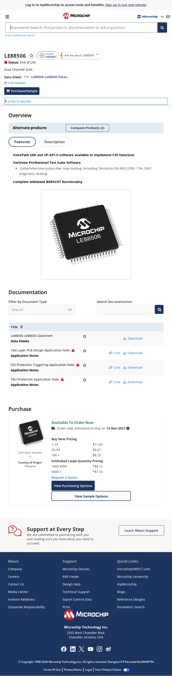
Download (135, 338)
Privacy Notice (73, 670)
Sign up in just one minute (125, 5)
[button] (15, 82)
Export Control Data (77, 599)
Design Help (71, 584)
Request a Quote (64, 477)
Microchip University (132, 576)
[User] (150, 16)
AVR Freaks (70, 576)
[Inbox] (168, 16)
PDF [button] (26, 77)
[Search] (162, 27)
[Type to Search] (159, 309)
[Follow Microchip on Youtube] (90, 649)
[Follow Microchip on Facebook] (64, 650)
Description (54, 141)
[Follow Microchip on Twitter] (81, 650)
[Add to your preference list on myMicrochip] (31, 55)
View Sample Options (91, 496)
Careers (13, 576)
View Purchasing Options (73, 486)
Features (22, 141)
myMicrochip (127, 584)
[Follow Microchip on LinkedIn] (72, 650)
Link (116, 353)
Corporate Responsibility (26, 607)
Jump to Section (19, 101)
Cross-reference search (20, 35)
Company (15, 569)
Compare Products (87, 128)
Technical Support (76, 592)
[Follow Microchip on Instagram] (99, 650)
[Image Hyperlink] (76, 18)
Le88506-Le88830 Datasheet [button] (51, 77)
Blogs (121, 592)
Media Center (18, 592)
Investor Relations (21, 599)
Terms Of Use (52, 670)
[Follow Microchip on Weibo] (108, 650)
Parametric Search (131, 607)
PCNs (66, 607)
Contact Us (16, 584)
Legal (88, 670)
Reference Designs (131, 599)
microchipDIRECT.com (133, 569)
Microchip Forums (76, 569)
